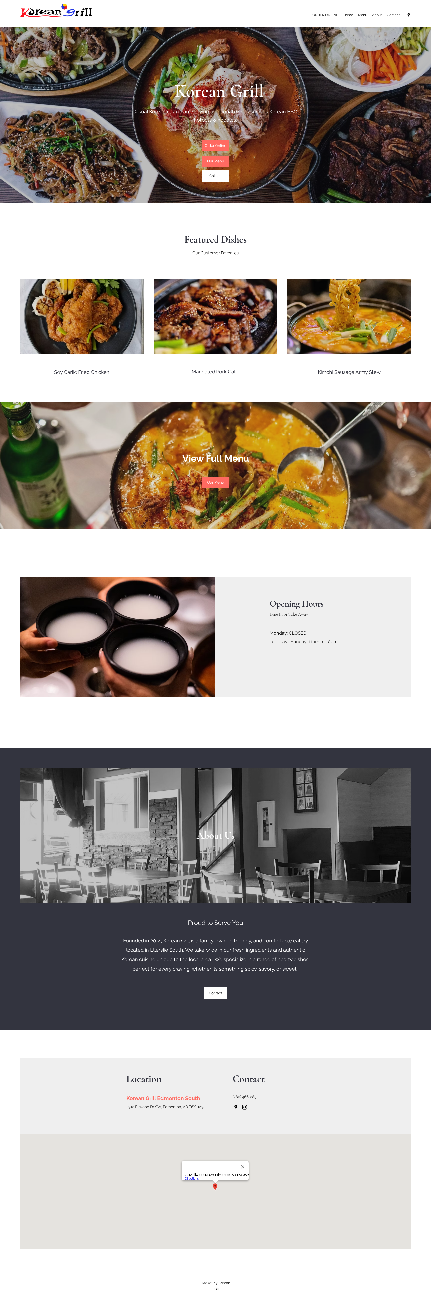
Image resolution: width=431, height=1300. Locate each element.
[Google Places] (408, 14)
